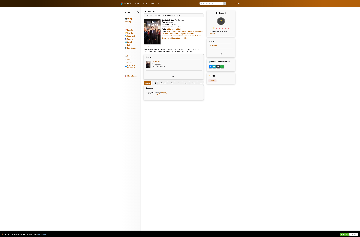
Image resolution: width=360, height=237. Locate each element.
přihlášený (164, 92)
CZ (144, 46)
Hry (159, 3)
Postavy (130, 39)
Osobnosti (131, 36)
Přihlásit (237, 3)
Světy (129, 45)
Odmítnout (354, 234)
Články (129, 56)
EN (148, 46)
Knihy (152, 3)
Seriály (144, 3)
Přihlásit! (212, 34)
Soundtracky (132, 48)
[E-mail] (218, 66)
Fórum (129, 62)
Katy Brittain (183, 31)
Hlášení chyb (132, 76)
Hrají (154, 83)
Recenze (147, 83)
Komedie (212, 80)
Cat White (165, 34)
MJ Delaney (171, 29)
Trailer (171, 83)
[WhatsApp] (222, 66)
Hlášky (178, 83)
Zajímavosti (163, 83)
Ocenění (130, 33)
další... (185, 38)
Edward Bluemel (190, 36)
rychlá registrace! (161, 94)
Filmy (137, 3)
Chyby (185, 83)
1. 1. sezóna (156, 62)
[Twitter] (214, 66)
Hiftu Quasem (171, 31)
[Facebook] (210, 66)
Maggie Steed (176, 38)
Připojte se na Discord (131, 66)
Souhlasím (344, 234)
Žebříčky (130, 30)
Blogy (129, 59)
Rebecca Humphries (195, 31)
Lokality (130, 42)
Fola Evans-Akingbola (178, 34)
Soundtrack (202, 83)
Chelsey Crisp (178, 36)
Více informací (42, 234)
